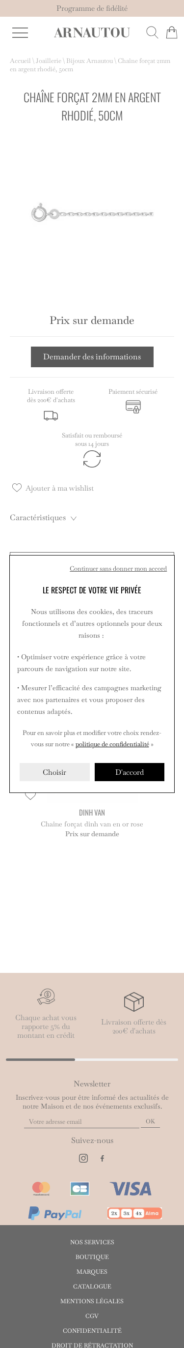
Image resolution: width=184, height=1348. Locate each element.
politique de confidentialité (112, 744)
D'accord (129, 772)
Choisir (54, 772)
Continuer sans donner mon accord (118, 568)
